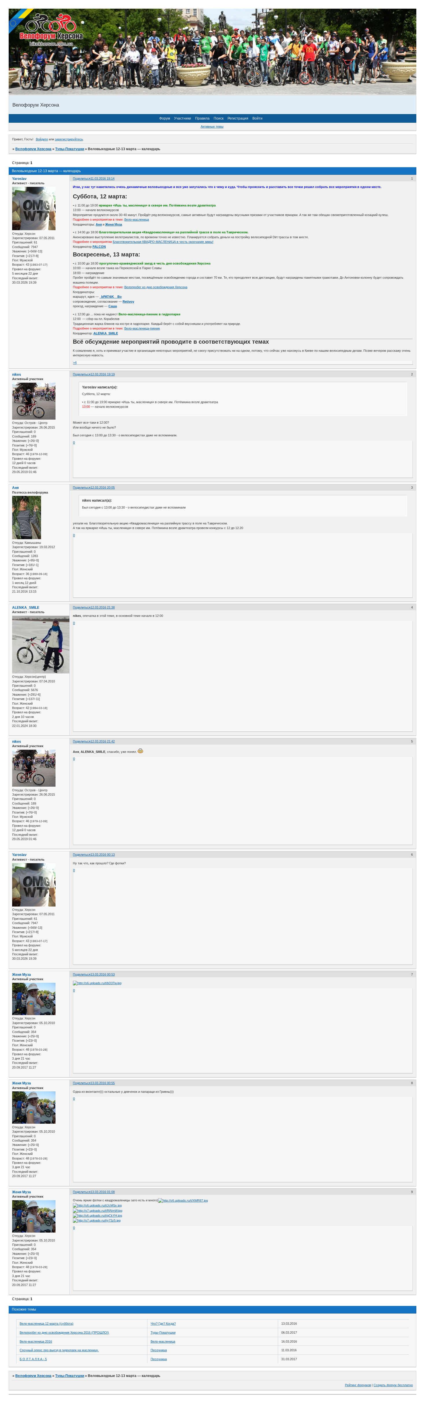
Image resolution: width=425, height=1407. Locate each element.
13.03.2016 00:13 (102, 854)
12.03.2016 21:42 (102, 741)
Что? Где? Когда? (163, 1323)
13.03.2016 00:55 (102, 1083)
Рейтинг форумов (358, 1385)
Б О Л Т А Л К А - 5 (33, 1359)
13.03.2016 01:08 (102, 1192)
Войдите (42, 139)
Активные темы (212, 126)
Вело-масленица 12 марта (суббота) (46, 1323)
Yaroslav (19, 179)
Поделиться (81, 178)
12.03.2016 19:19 (102, 374)
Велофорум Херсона (33, 149)
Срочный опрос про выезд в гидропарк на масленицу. (59, 1350)
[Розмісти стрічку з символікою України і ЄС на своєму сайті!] (22, 22)
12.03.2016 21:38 (102, 607)
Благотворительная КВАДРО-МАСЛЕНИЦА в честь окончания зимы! (163, 241)
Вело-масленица (136, 219)
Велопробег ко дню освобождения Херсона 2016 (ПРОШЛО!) (64, 1332)
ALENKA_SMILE (25, 608)
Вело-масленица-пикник (142, 328)
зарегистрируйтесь (69, 139)
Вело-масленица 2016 (36, 1341)
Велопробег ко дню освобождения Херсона (155, 287)
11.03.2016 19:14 (102, 178)
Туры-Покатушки (69, 149)
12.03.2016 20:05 (102, 487)
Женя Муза (21, 975)
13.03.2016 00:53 (102, 974)
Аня (15, 488)
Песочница (159, 1350)
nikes (16, 375)
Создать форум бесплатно (393, 1385)
